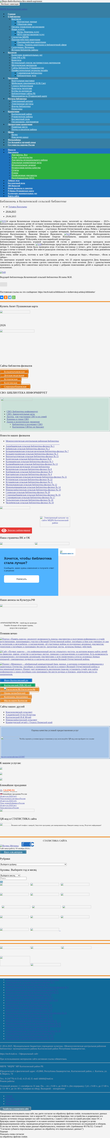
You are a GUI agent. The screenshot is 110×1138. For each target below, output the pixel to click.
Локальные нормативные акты (26, 162)
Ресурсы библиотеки (17, 99)
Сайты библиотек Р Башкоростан (27, 68)
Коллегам (12, 52)
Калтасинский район (21, 114)
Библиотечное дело (26, 75)
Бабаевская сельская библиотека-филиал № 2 (28, 448)
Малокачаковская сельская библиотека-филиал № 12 (31, 484)
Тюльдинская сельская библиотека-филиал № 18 (29, 500)
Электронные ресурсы (22, 104)
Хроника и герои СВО (18, 419)
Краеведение (13, 112)
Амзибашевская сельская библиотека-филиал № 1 (30, 446)
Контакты (16, 19)
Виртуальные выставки (23, 80)
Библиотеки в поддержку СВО (27, 424)
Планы (14, 173)
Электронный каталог (22, 101)
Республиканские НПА (22, 178)
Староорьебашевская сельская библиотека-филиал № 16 (33, 495)
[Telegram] (9, 297)
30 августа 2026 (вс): (8, 805)
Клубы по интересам (21, 91)
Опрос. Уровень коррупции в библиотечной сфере (42, 44)
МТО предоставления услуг (31, 34)
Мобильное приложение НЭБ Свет (28, 83)
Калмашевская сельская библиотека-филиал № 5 (29, 461)
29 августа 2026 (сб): (8, 801)
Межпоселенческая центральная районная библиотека (32, 979)
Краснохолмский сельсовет (19, 712)
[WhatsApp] (13, 297)
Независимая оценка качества (26, 167)
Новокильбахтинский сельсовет (21, 720)
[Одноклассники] (5, 297)
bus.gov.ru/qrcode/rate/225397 (13, 757)
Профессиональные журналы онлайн (29, 70)
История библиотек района (24, 50)
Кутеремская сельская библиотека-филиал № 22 (29, 479)
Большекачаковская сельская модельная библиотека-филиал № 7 (37, 451)
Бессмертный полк (20, 119)
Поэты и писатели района (24, 129)
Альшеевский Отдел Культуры (21, 714)
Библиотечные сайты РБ (23, 93)
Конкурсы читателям (21, 88)
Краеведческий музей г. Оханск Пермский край (29, 722)
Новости (10, 1098)
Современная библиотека (29, 73)
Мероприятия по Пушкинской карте (29, 96)
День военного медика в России (12, 798)
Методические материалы (24, 65)
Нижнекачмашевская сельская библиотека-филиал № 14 (33, 487)
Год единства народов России (21, 145)
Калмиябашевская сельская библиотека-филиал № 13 (32, 464)
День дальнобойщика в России (12, 803)
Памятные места (19, 127)
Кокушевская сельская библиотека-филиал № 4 (29, 474)
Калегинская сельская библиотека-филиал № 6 (28, 459)
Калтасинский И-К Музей (18, 717)
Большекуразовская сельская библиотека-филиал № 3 (32, 454)
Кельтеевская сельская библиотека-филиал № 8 (29, 469)
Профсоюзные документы (24, 175)
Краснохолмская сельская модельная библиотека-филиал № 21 (36, 477)
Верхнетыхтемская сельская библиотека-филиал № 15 (32, 456)
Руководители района (22, 116)
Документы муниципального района (29, 160)
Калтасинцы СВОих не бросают (28, 427)
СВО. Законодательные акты (21, 414)
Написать (21, 579)
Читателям (13, 78)
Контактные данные (27, 21)
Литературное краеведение (20, 124)
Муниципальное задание (23, 165)
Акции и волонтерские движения (23, 422)
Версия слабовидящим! (19, 530)
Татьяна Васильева (17, 206)
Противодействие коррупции (25, 39)
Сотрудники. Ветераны (22, 47)
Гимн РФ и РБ (18, 57)
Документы (13, 152)
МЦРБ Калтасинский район (13, 9)
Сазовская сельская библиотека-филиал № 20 (28, 492)
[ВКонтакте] (1, 297)
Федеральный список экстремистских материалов (35, 62)
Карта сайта (13, 196)
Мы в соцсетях (13, 1103)
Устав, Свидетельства (22, 157)
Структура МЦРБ (20, 37)
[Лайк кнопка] (3, 284)
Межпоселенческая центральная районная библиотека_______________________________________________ (33, 442)
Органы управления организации (27, 27)
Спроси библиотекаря (22, 86)
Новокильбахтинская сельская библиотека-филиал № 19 (33, 490)
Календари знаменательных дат (26, 55)
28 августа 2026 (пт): (8, 796)
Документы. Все (19, 155)
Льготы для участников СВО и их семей (27, 416)
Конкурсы (16, 60)
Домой (9, 1096)
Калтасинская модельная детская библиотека (28, 466)
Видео (14, 134)
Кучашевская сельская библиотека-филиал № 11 (29, 482)
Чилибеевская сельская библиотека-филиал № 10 (30, 502)
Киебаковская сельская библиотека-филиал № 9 (29, 472)
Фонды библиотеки (21, 106)
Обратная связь (24, 24)
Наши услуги (17, 29)
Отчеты (15, 170)
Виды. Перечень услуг (28, 32)
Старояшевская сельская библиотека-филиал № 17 (30, 497)
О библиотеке (14, 17)
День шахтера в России (9, 808)
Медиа (11, 132)
